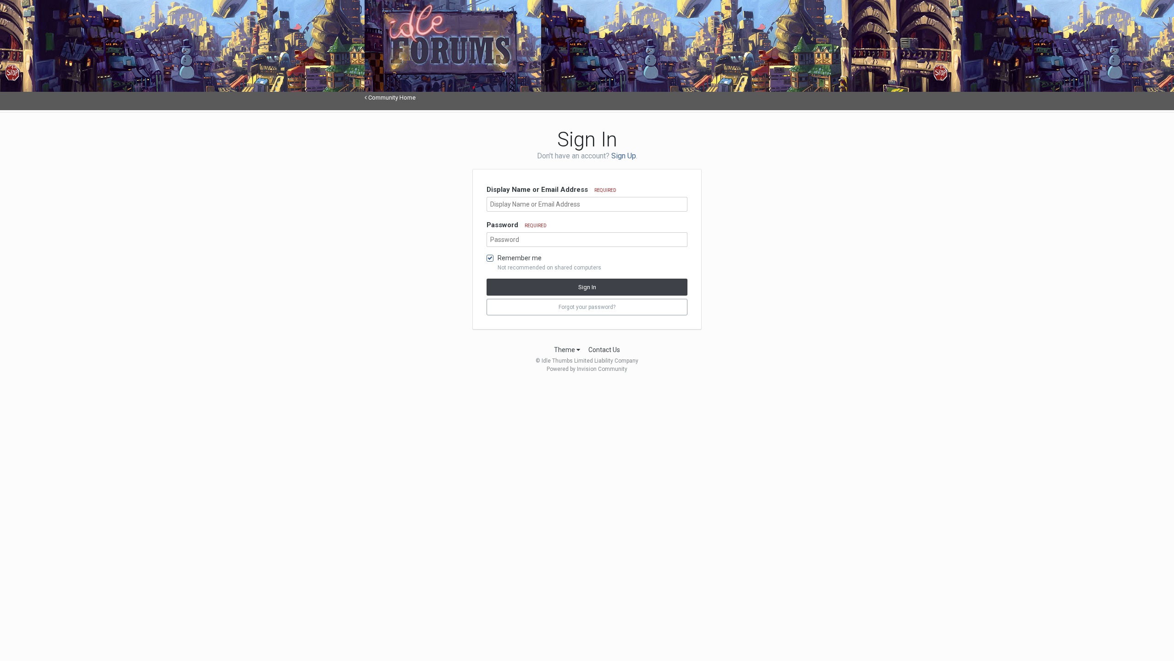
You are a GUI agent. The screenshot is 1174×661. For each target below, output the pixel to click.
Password (517, 225)
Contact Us (604, 349)
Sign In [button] (587, 287)
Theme (565, 349)
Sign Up (623, 155)
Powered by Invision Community (587, 369)
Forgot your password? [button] (587, 307)
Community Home (391, 97)
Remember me (520, 258)
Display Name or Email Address (551, 189)
